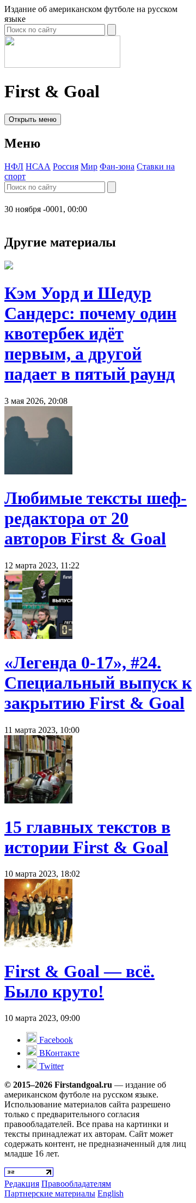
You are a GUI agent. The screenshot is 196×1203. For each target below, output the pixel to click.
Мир (89, 166)
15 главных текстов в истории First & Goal (87, 837)
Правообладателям (76, 1183)
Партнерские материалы (49, 1193)
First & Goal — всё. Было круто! (79, 981)
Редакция (21, 1183)
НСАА (38, 166)
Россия (65, 166)
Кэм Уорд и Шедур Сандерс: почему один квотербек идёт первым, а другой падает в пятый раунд (90, 333)
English (110, 1193)
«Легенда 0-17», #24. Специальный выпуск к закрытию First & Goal (98, 683)
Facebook (55, 1039)
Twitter (50, 1066)
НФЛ (13, 166)
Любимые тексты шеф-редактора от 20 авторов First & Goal (95, 518)
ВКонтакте (58, 1053)
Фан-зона (117, 166)
